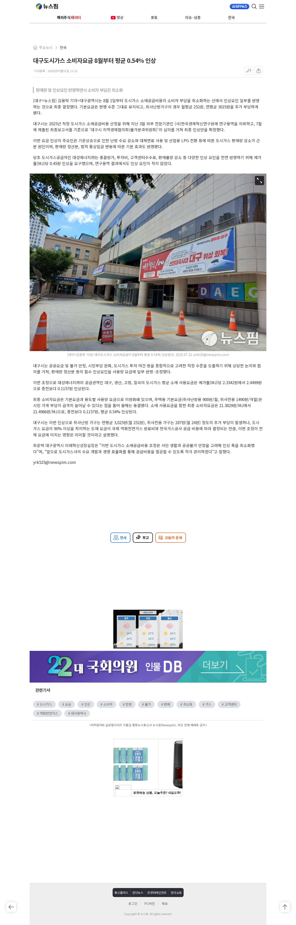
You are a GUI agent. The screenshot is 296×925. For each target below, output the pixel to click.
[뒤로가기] (11, 907)
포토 (154, 17)
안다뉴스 (137, 892)
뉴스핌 (47, 6)
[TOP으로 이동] (285, 907)
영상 (120, 17)
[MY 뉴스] (239, 6)
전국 (231, 17)
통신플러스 (121, 892)
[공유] (258, 70)
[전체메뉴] (262, 6)
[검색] (254, 6)
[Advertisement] (148, 839)
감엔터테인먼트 (157, 892)
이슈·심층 (193, 17)
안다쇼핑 (176, 892)
